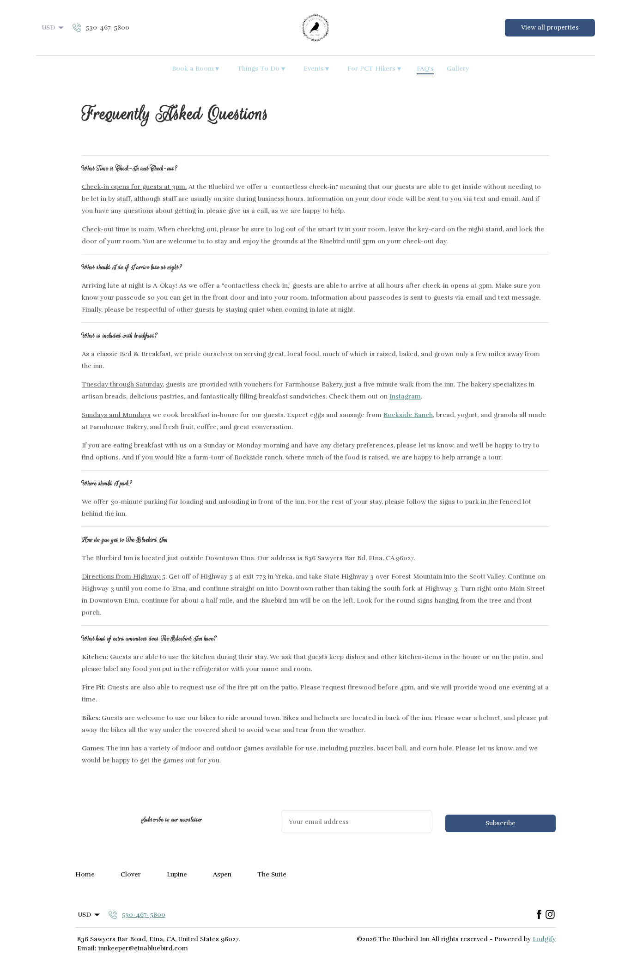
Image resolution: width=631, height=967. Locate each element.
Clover (131, 874)
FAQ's (425, 69)
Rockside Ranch (408, 415)
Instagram (405, 396)
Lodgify (544, 939)
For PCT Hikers (374, 68)
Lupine (177, 874)
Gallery (458, 69)
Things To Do (261, 68)
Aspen (222, 874)
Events (316, 68)
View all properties (550, 27)
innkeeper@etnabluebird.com (143, 948)
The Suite (271, 874)
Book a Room (195, 68)
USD (48, 27)
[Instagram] (550, 915)
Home (85, 874)
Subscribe (500, 823)
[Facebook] (539, 915)
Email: (86, 948)
